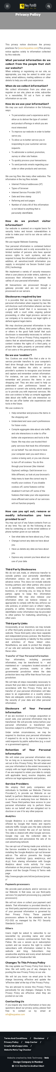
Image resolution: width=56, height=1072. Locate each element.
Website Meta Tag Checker (17, 1050)
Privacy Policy (11, 1042)
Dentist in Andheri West (32, 1066)
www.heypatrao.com (28, 48)
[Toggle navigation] (7, 6)
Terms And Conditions (15, 1038)
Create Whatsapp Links (16, 1046)
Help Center (31, 1042)
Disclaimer (39, 1038)
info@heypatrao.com (15, 1014)
